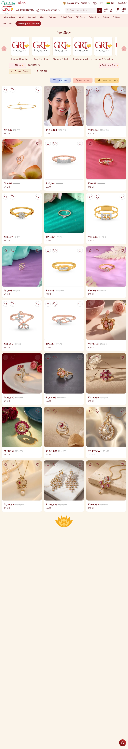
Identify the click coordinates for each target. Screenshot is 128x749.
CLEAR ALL (42, 71)
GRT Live (8, 23)
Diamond (32, 17)
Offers (106, 17)
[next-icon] (4, 48)
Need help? (122, 3)
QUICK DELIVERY (109, 80)
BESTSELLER (84, 80)
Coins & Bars (66, 17)
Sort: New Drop (109, 65)
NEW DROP (63, 80)
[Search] (99, 10)
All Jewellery (9, 17)
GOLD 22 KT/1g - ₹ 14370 (77, 3)
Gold (21, 17)
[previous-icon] (124, 48)
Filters (18, 65)
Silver (42, 17)
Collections (94, 17)
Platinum (52, 17)
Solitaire (116, 17)
